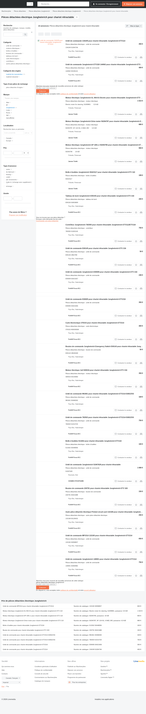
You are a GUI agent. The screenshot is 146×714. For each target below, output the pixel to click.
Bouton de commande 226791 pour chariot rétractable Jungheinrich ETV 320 (97, 488)
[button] (136, 57)
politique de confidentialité (69, 94)
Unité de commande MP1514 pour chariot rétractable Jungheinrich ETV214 (28, 606)
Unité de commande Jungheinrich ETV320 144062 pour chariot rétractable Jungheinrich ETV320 (104, 64)
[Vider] (31, 32)
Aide (3, 670)
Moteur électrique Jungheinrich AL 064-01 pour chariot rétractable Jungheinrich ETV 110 (33, 611)
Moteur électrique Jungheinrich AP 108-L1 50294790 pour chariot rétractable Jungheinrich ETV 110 (105, 145)
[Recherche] (39, 4)
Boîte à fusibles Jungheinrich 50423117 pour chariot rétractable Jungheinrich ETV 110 (100, 172)
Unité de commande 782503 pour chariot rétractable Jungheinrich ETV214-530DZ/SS (100, 417)
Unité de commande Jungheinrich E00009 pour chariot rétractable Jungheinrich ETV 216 (101, 272)
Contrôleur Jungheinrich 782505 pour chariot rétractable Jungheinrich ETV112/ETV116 (101, 225)
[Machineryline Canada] (13, 4)
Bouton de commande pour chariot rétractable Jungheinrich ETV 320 (26, 630)
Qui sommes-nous (8, 666)
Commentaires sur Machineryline (46, 677)
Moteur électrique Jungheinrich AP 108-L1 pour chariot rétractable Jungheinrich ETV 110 (33, 616)
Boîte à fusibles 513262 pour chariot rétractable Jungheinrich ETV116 (94, 441)
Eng (3, 686)
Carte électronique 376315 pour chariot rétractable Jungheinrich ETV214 (95, 323)
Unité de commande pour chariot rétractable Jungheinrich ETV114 (25, 649)
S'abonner (42, 91)
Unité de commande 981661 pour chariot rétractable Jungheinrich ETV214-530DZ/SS (100, 394)
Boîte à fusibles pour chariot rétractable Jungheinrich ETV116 (23, 625)
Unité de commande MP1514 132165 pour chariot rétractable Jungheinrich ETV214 (99, 535)
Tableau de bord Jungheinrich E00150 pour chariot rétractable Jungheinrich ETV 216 (100, 196)
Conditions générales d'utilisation (46, 666)
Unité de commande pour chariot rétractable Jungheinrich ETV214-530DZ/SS (29, 635)
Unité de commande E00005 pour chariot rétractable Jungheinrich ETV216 (96, 299)
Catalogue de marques (42, 681)
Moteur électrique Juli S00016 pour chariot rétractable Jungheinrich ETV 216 (96, 370)
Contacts (5, 674)
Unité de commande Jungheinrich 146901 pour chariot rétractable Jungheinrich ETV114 (101, 559)
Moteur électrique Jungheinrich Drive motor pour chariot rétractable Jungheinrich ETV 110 (33, 620)
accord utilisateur (89, 94)
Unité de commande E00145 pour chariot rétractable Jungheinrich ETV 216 (96, 248)
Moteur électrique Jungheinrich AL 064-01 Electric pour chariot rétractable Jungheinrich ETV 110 (105, 98)
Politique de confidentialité (43, 670)
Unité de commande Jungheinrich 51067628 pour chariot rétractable (93, 464)
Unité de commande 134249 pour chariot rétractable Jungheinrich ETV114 (95, 41)
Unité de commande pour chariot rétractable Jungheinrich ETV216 (25, 644)
